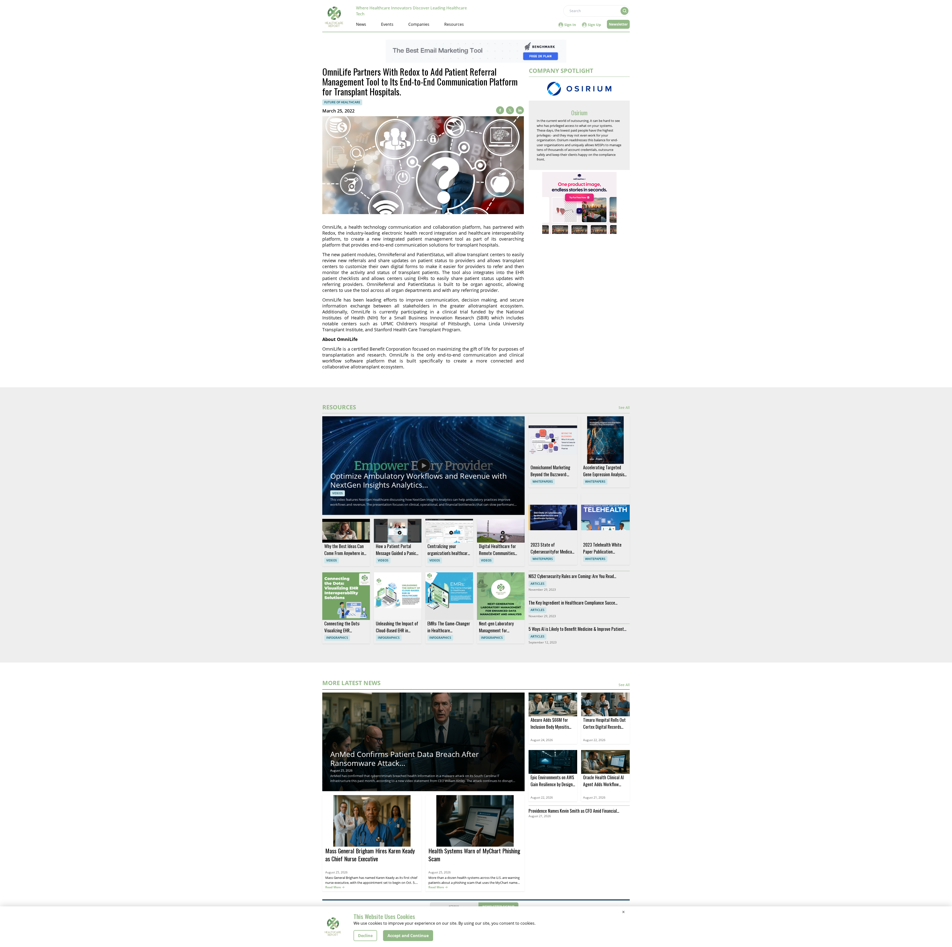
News (361, 24)
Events (387, 24)
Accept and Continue (408, 935)
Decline (365, 935)
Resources (454, 24)
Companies (418, 24)
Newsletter (618, 24)
